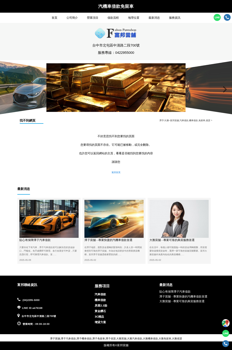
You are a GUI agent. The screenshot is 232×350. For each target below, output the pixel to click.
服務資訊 (174, 17)
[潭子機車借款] (116, 111)
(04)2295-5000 (31, 300)
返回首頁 (116, 172)
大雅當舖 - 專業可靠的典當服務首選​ (172, 240)
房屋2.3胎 (101, 305)
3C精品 (99, 316)
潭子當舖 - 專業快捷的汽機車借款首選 (108, 240)
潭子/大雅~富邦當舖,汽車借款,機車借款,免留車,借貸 (184, 120)
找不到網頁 (28, 120)
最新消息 (154, 17)
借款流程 (113, 17)
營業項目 (92, 17)
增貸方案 (100, 322)
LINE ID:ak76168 (32, 308)
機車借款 (100, 300)
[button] (7, 90)
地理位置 (133, 17)
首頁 (54, 17)
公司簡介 (72, 17)
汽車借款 (100, 294)
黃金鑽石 (100, 311)
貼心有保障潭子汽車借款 (35, 240)
